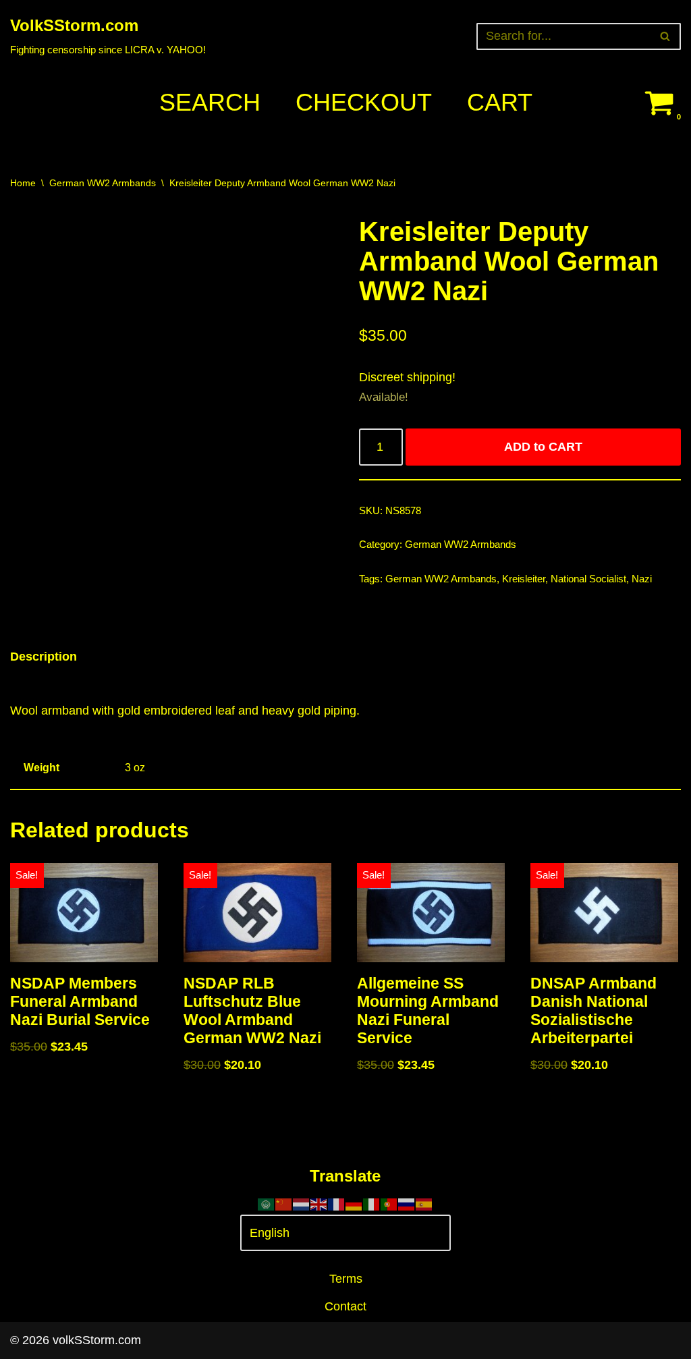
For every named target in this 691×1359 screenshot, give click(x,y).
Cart (499, 102)
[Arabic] (266, 1204)
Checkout (364, 102)
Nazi (642, 579)
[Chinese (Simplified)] (284, 1204)
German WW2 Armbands (102, 182)
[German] (354, 1204)
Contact (345, 1306)
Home (23, 182)
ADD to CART (543, 446)
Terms (345, 1278)
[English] (319, 1204)
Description (43, 656)
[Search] (666, 36)
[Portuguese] (389, 1204)
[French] (337, 1204)
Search (209, 102)
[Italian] (372, 1204)
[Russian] (407, 1204)
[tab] (43, 656)
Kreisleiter (523, 579)
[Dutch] (301, 1204)
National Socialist (588, 579)
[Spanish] (424, 1204)
